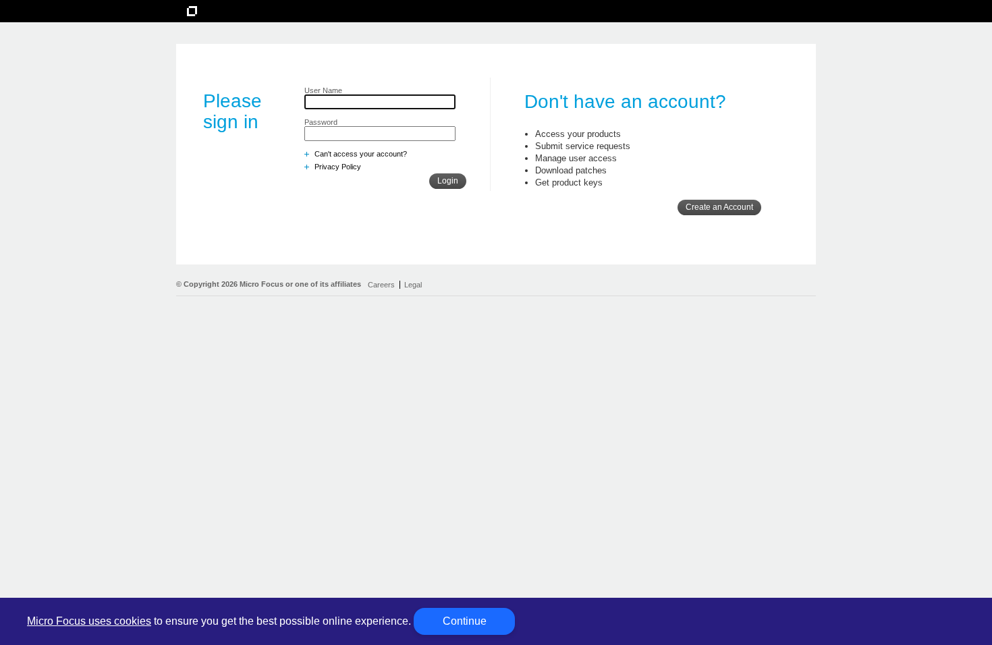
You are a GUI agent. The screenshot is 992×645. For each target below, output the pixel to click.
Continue (465, 621)
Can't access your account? (360, 154)
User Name (323, 90)
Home (209, 9)
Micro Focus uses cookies (89, 621)
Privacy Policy (337, 167)
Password (320, 122)
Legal (413, 285)
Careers (381, 285)
